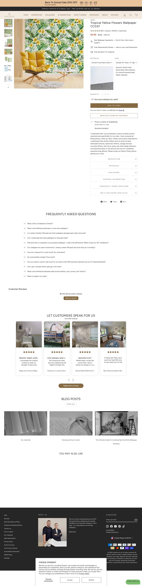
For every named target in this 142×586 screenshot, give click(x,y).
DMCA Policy (8, 555)
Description (114, 159)
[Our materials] (25, 423)
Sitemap (7, 558)
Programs (94, 15)
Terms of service (9, 545)
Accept (70, 580)
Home (92, 20)
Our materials (26, 440)
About (105, 15)
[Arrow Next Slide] (8, 86)
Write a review (71, 298)
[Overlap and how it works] (71, 423)
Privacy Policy (84, 574)
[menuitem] (26, 15)
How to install (8, 532)
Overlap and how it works (71, 440)
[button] (131, 15)
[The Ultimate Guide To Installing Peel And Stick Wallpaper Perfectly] (116, 423)
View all (71, 404)
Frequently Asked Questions (114, 186)
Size (117, 58)
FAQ (5, 515)
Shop (26, 15)
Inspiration (36, 15)
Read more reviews (70, 386)
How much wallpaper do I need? (106, 99)
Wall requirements (9, 538)
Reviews (114, 15)
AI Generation (64, 15)
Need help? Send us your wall (114, 115)
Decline (91, 580)
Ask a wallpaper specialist (114, 193)
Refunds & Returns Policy (12, 522)
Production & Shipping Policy (13, 525)
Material (94, 58)
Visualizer (50, 15)
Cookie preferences (112, 532)
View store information (101, 128)
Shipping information (114, 179)
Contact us (7, 528)
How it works (80, 15)
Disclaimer (114, 172)
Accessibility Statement (11, 551)
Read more (72, 532)
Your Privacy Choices (10, 548)
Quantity (94, 94)
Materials (114, 166)
